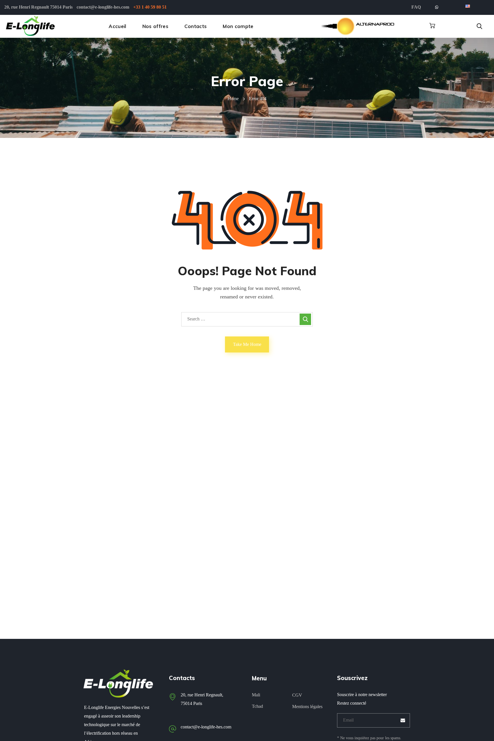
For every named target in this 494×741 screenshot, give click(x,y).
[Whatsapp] (436, 7)
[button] (432, 26)
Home (233, 98)
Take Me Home (247, 344)
